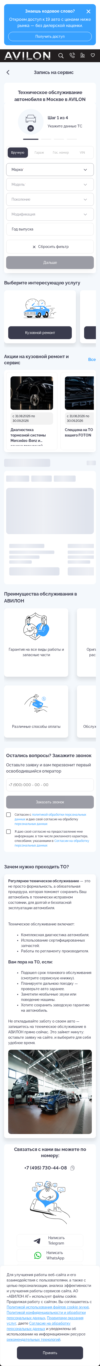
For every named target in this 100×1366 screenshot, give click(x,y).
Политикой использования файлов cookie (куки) (48, 1307)
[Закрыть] (88, 11)
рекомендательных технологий (33, 1339)
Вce (92, 359)
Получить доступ (50, 36)
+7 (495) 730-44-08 (45, 1167)
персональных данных (31, 824)
